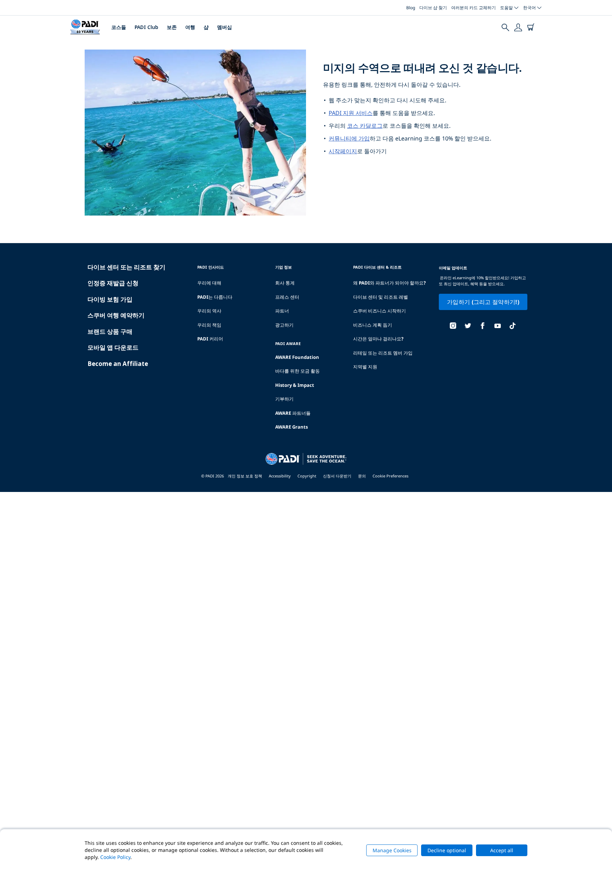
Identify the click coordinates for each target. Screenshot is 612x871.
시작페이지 (343, 151)
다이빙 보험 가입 (109, 299)
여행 (190, 27)
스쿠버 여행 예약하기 (115, 315)
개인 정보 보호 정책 (245, 476)
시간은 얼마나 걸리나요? (378, 339)
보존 (172, 27)
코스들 (118, 27)
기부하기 (284, 399)
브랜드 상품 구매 (109, 331)
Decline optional (446, 850)
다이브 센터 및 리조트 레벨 (380, 297)
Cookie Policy (115, 857)
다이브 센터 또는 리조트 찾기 (126, 267)
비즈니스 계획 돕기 (372, 325)
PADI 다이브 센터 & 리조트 (377, 267)
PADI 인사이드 (210, 267)
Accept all (501, 850)
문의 (362, 476)
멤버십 (224, 27)
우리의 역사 (209, 311)
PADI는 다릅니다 (214, 297)
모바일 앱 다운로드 (112, 347)
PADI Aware (288, 343)
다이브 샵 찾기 (433, 8)
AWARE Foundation (297, 357)
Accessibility (280, 476)
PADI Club (146, 27)
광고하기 (284, 325)
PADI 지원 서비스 (351, 113)
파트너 (282, 311)
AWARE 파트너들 (293, 413)
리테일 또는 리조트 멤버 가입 (383, 353)
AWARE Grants (291, 427)
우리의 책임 (209, 325)
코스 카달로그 (364, 126)
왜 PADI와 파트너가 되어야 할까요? (389, 283)
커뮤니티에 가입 (349, 138)
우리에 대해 (209, 283)
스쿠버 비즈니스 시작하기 (379, 311)
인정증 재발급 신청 (112, 283)
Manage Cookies (392, 850)
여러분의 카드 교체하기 (473, 8)
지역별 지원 (365, 366)
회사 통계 (285, 283)
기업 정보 (283, 267)
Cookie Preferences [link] (390, 476)
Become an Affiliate (117, 364)
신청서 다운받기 (337, 476)
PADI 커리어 (210, 339)
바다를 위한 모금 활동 (297, 371)
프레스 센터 (287, 297)
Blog (410, 8)
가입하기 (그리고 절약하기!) (483, 302)
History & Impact (294, 385)
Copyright (307, 476)
